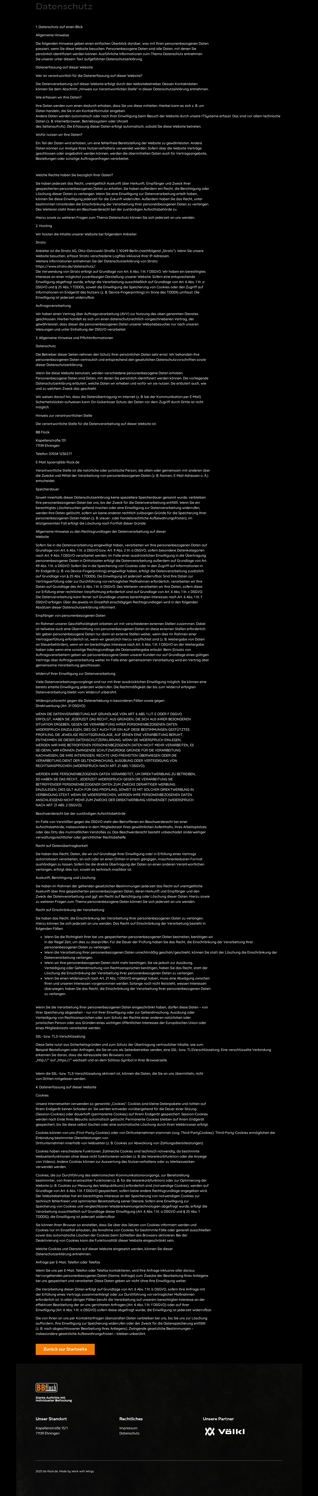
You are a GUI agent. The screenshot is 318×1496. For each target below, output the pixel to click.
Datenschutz (129, 1433)
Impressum (128, 1428)
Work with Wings (83, 1471)
